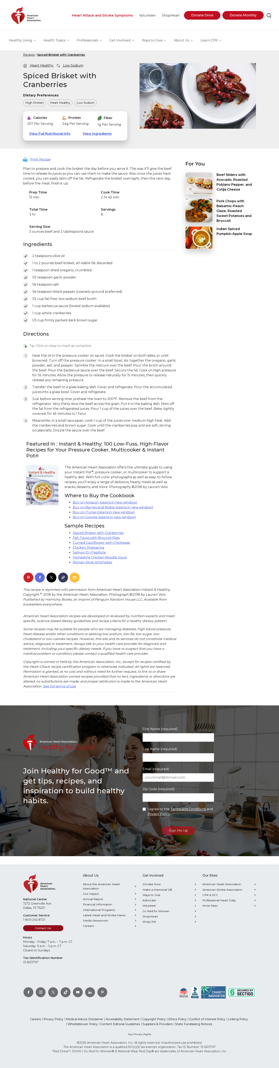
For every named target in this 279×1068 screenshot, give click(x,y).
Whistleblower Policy (83, 1024)
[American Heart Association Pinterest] (102, 992)
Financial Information (97, 904)
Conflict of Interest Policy (207, 1019)
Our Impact (91, 893)
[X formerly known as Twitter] (53, 992)
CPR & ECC (210, 895)
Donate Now (152, 884)
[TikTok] (65, 992)
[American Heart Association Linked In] (90, 992)
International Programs (99, 910)
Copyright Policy (154, 1019)
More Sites (210, 905)
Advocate (149, 900)
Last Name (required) (160, 749)
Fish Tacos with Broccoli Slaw (96, 538)
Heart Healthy (41, 65)
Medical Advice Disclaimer (84, 1019)
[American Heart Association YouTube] (78, 992)
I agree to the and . (180, 811)
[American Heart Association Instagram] (40, 992)
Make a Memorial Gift (157, 889)
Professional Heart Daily (219, 900)
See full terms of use (59, 686)
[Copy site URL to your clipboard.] (63, 577)
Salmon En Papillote (89, 552)
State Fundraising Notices (193, 1024)
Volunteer (149, 905)
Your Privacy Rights (139, 1034)
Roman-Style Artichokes (92, 562)
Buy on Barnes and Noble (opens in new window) (113, 507)
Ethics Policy (177, 1019)
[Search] (269, 15)
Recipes (29, 55)
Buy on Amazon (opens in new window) (105, 502)
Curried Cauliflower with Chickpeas (101, 543)
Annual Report (93, 899)
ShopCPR (149, 921)
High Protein (34, 103)
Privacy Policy (158, 814)
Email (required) (156, 769)
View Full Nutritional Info (49, 134)
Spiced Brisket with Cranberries (61, 55)
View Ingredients (97, 134)
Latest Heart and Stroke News (104, 915)
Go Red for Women (156, 911)
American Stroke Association (222, 889)
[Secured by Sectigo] (241, 992)
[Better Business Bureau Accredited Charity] (195, 992)
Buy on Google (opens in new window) (104, 517)
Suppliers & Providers (158, 1024)
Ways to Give (151, 895)
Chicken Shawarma (88, 548)
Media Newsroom (95, 920)
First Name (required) (160, 729)
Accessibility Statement (123, 1019)
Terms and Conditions (188, 809)
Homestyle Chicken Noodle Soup (100, 557)
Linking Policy (238, 1019)
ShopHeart (150, 916)
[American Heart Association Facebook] (28, 992)
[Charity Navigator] (213, 992)
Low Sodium (72, 65)
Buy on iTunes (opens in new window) (104, 512)
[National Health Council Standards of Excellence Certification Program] (184, 992)
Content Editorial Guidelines (120, 1024)
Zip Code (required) (159, 789)
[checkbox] (25, 256)
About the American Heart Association (101, 886)
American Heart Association (221, 884)
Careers (88, 925)
